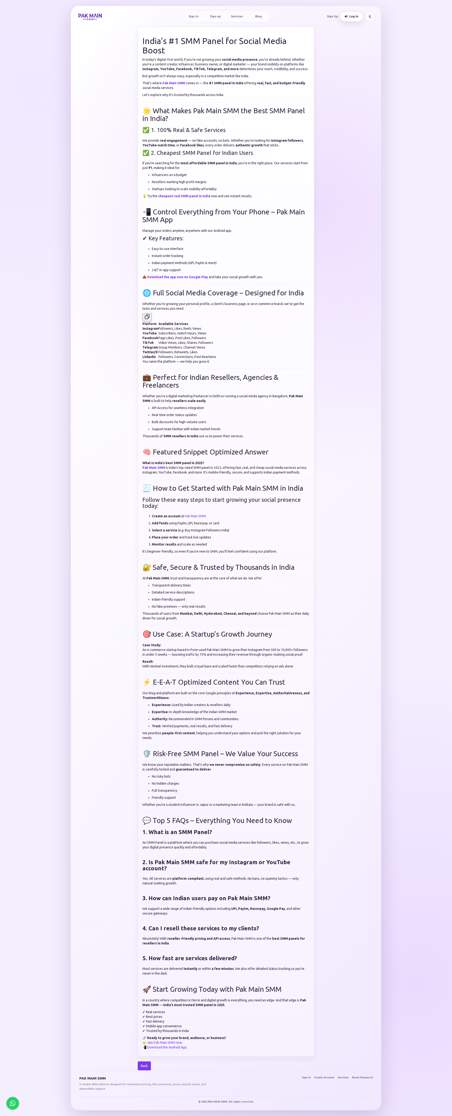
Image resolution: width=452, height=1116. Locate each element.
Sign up (215, 16)
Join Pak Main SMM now (164, 1042)
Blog (258, 16)
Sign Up (332, 16)
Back (144, 1066)
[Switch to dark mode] (370, 16)
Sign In (306, 1077)
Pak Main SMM (173, 83)
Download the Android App (167, 1047)
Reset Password (362, 1077)
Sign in (193, 16)
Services (237, 16)
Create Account (324, 1077)
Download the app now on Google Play (177, 277)
